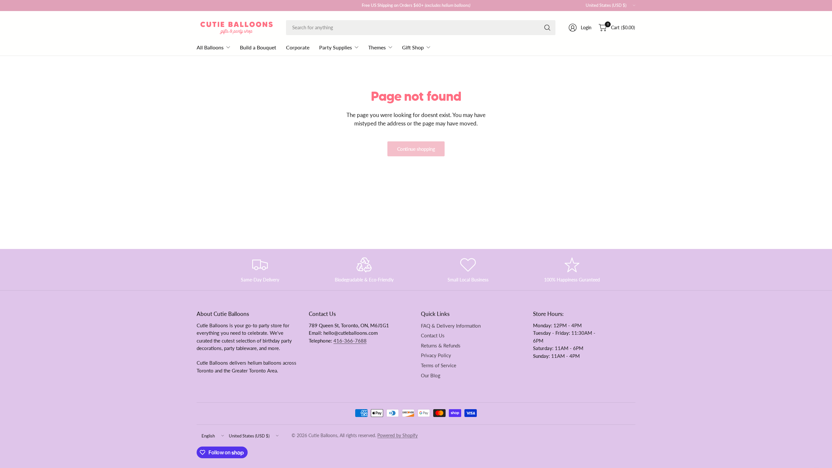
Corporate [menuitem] (297, 47)
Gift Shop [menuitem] (413, 47)
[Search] (547, 27)
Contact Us (433, 335)
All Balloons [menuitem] (210, 47)
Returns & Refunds (441, 345)
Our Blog (430, 375)
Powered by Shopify (397, 435)
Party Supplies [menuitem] (335, 47)
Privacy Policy (436, 355)
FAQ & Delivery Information (451, 326)
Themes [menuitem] (377, 47)
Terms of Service (438, 365)
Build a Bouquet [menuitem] (258, 47)
